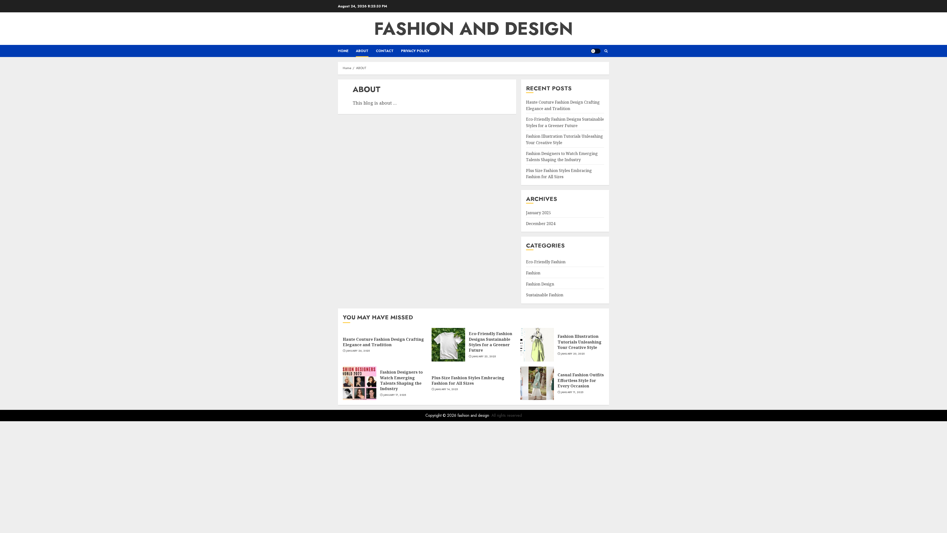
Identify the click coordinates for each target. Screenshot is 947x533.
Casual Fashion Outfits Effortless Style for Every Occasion (581, 380)
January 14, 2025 (446, 389)
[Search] (606, 51)
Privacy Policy (415, 50)
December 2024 (540, 223)
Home (343, 50)
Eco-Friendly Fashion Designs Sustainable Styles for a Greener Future (490, 342)
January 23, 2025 (484, 356)
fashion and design (473, 28)
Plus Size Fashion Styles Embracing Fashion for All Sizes (559, 174)
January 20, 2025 (573, 354)
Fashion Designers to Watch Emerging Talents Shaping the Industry (401, 380)
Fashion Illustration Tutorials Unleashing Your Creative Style (579, 342)
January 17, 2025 (394, 395)
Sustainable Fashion (544, 295)
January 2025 (538, 212)
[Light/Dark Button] (596, 51)
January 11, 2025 (572, 392)
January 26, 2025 (358, 351)
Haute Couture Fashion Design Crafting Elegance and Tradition (383, 342)
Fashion (533, 273)
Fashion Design (540, 284)
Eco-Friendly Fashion (545, 262)
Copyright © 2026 (441, 415)
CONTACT (385, 50)
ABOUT (362, 50)
